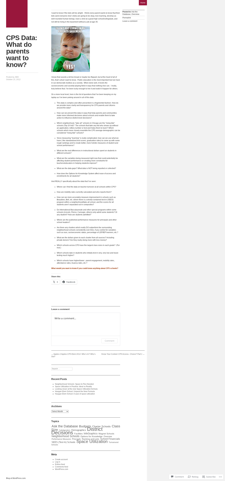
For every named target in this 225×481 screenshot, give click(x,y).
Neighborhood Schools (65, 436)
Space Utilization (92, 441)
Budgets (85, 426)
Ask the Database (130, 13)
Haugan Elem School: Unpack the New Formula (75, 391)
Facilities (78, 433)
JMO (17, 77)
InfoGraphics (91, 433)
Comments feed (61, 467)
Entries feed (60, 464)
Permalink (126, 18)
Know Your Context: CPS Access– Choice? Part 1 (123, 354)
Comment (109, 340)
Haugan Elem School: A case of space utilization (75, 394)
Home (142, 3)
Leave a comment (129, 21)
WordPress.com (61, 469)
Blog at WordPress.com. (16, 478)
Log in (57, 462)
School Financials (110, 439)
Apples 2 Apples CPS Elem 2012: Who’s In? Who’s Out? (73, 355)
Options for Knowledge (92, 436)
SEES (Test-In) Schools (63, 442)
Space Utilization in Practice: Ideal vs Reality (73, 386)
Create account (61, 459)
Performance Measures (61, 439)
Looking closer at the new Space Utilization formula (76, 389)
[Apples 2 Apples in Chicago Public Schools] (17, 14)
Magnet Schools (106, 433)
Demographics (78, 430)
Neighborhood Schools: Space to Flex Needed (74, 384)
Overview (135, 14)
